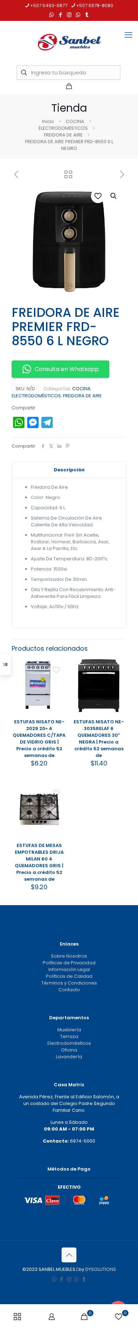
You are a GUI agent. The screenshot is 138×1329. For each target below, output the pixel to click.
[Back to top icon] (69, 1254)
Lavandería (69, 1056)
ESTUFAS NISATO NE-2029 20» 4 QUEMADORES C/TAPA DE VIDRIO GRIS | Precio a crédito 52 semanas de (39, 738)
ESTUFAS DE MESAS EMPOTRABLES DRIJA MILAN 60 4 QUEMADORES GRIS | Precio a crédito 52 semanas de (39, 862)
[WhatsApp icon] (51, 14)
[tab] (69, 470)
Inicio (48, 121)
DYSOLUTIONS (100, 1269)
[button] (114, 196)
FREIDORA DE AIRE (63, 134)
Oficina (69, 1050)
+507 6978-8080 (94, 5)
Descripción (69, 469)
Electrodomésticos (69, 1043)
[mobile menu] (128, 35)
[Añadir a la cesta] (58, 666)
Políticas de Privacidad (69, 962)
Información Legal (69, 969)
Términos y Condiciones (69, 983)
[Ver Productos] (58, 676)
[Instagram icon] (69, 14)
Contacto (69, 989)
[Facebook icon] (60, 14)
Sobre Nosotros (69, 956)
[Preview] (58, 697)
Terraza (69, 1036)
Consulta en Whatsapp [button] (67, 369)
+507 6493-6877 (48, 5)
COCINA (75, 121)
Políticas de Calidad (69, 976)
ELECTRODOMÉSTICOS (63, 128)
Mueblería (69, 1029)
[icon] (78, 14)
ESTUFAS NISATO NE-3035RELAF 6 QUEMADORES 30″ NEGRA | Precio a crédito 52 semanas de (99, 738)
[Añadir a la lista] (58, 686)
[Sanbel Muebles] (69, 42)
